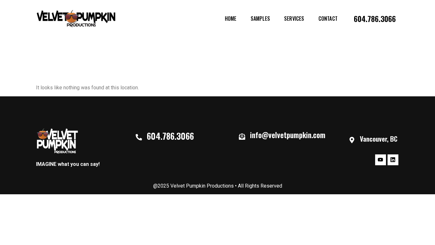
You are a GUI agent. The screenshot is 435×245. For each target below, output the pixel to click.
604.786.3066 (375, 18)
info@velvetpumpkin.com (287, 135)
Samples (260, 18)
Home (231, 18)
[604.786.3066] (139, 137)
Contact (328, 18)
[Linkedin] (393, 159)
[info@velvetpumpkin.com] (242, 136)
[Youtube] (380, 159)
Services (294, 18)
